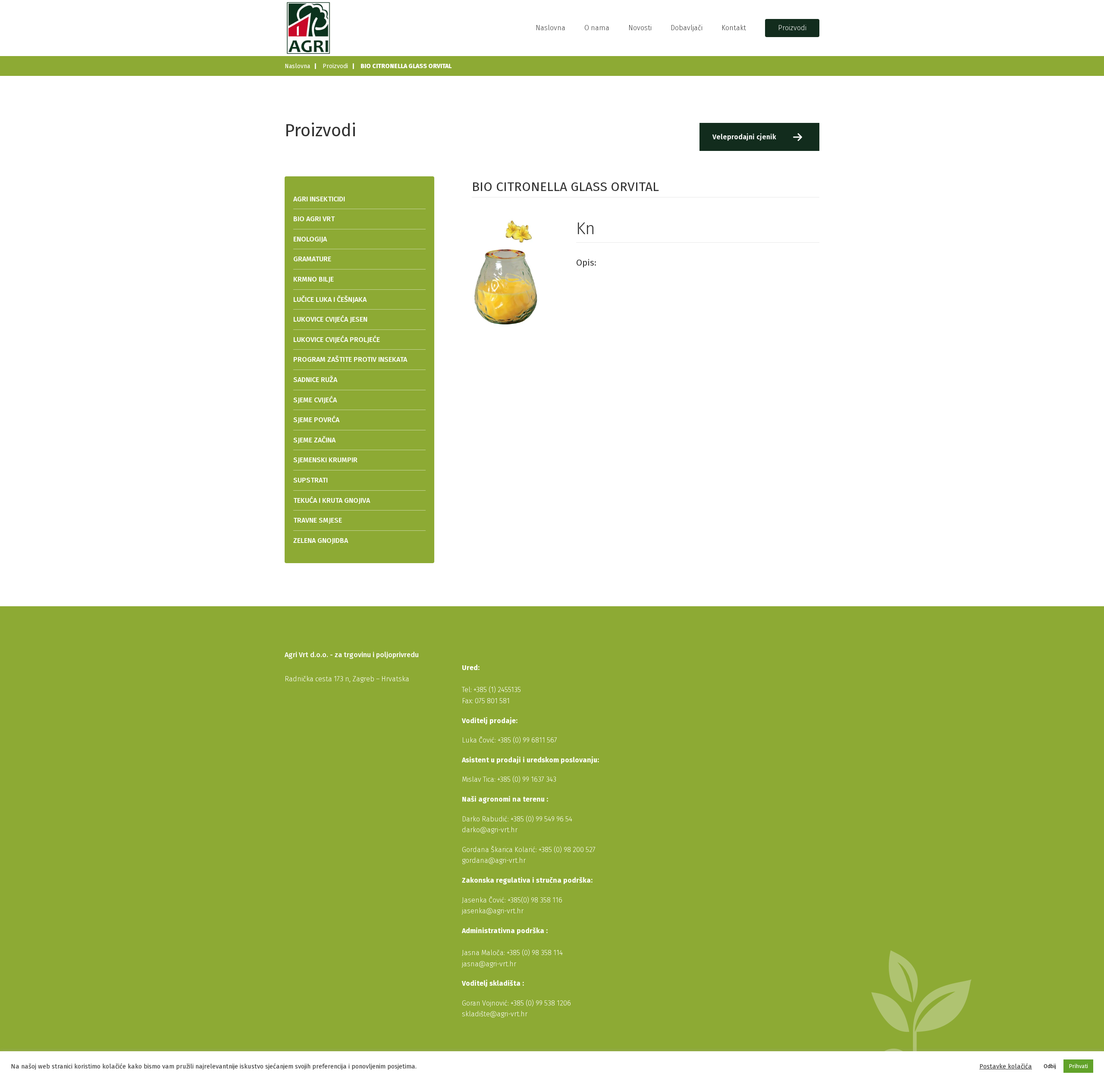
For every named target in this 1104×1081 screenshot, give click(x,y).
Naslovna (550, 28)
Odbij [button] (1050, 1066)
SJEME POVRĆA (316, 420)
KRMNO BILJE (313, 279)
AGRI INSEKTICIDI (319, 199)
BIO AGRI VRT (314, 219)
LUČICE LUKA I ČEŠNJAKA (330, 299)
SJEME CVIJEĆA (315, 400)
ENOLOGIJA (310, 239)
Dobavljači (687, 28)
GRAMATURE (312, 259)
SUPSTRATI (310, 480)
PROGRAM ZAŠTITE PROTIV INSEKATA (350, 359)
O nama (596, 28)
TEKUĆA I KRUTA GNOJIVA (331, 500)
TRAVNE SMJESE (317, 520)
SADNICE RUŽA (315, 380)
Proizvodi (792, 28)
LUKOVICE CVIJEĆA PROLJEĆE (336, 339)
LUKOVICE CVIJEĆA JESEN (330, 319)
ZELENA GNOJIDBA (320, 540)
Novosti (640, 28)
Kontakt (733, 28)
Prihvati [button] (1078, 1066)
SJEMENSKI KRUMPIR (325, 460)
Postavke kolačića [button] (1005, 1066)
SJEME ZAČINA (314, 440)
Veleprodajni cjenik (744, 137)
